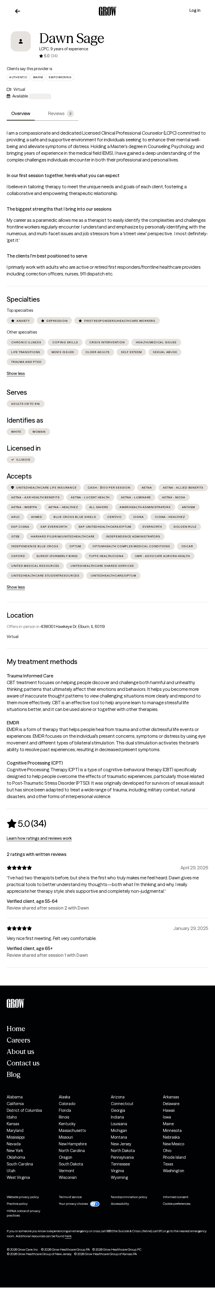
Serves (17, 392)
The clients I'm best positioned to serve (47, 256)
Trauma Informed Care (30, 676)
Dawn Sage (71, 38)
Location (20, 615)
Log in (195, 10)
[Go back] (17, 11)
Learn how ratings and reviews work (39, 838)
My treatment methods (42, 662)
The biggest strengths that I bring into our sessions (59, 209)
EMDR (13, 722)
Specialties (23, 299)
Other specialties (22, 332)
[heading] (26, 823)
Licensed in (24, 448)
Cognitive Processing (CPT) (35, 763)
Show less (16, 373)
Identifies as (25, 420)
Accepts (19, 476)
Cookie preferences (176, 1203)
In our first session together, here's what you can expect (63, 175)
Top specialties (20, 310)
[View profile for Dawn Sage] (21, 45)
